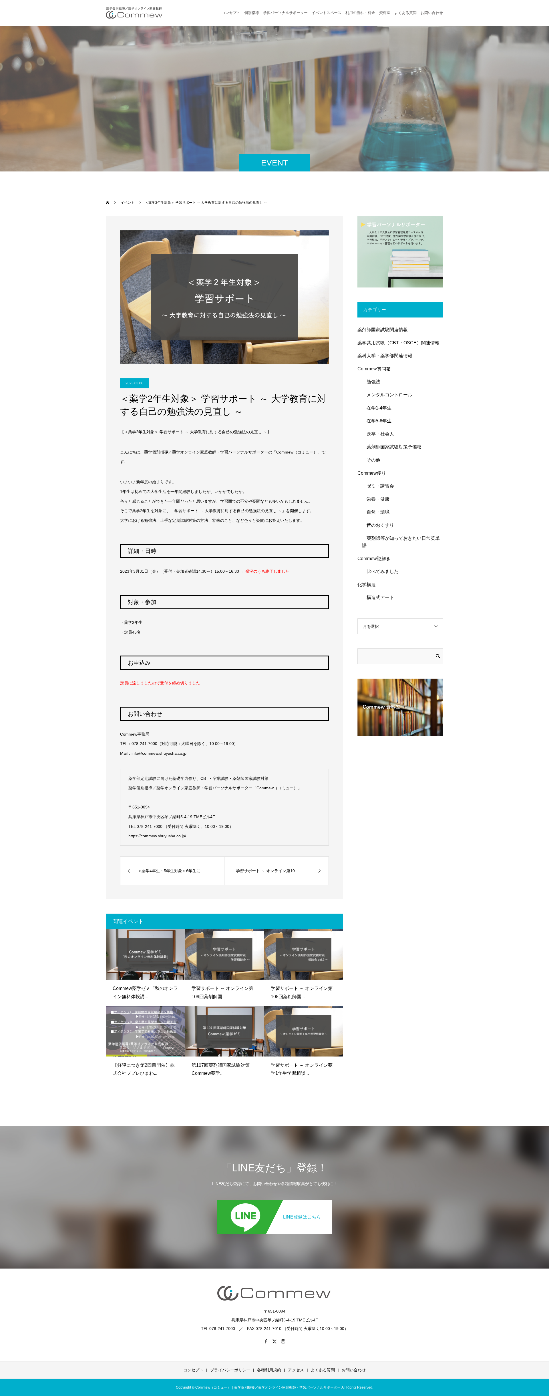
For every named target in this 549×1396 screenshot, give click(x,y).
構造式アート (378, 597)
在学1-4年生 (376, 408)
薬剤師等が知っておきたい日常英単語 (401, 542)
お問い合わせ (354, 1370)
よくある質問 (405, 13)
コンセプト (231, 13)
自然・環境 (375, 512)
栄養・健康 (375, 499)
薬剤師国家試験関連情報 (382, 329)
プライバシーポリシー (230, 1370)
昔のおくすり (378, 525)
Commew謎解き (374, 558)
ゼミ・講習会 (378, 486)
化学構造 (366, 584)
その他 (371, 460)
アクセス (296, 1370)
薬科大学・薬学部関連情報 (384, 355)
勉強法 (371, 381)
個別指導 (251, 13)
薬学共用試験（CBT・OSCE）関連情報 (398, 342)
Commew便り (371, 473)
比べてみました (380, 571)
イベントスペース (326, 13)
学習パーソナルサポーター (285, 13)
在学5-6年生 (376, 420)
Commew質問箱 (374, 368)
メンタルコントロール (387, 394)
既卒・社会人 (378, 434)
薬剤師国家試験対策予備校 (391, 446)
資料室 (384, 13)
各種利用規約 (269, 1370)
